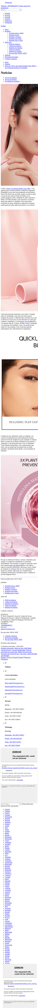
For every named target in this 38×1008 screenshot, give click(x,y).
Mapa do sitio (19, 648)
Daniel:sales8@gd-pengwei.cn (14, 686)
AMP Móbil (27, 648)
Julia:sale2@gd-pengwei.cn (13, 690)
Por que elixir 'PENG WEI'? (18, 53)
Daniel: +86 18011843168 (13, 738)
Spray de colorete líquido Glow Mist (18, 188)
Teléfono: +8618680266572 (10, 6)
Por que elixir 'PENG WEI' (13, 639)
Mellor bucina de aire (25, 652)
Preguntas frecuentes (11, 57)
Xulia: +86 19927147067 (13, 742)
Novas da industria (11, 78)
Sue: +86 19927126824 (12, 745)
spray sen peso (25, 321)
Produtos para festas (15, 38)
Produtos (8, 31)
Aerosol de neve (6, 650)
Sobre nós (8, 42)
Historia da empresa (15, 51)
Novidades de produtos (12, 81)
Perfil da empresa (14, 44)
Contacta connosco (11, 59)
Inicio (7, 29)
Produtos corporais (15, 37)
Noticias (7, 55)
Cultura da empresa (15, 46)
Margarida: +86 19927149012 (14, 735)
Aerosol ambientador (18, 650)
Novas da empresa (11, 79)
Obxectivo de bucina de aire (10, 654)
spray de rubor (14, 565)
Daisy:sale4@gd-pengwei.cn (14, 683)
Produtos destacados (7, 648)
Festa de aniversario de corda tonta (16, 651)
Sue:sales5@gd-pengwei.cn (14, 693)
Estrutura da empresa (15, 48)
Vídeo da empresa (14, 49)
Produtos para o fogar (16, 40)
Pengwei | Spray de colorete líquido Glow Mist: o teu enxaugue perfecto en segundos (20, 67)
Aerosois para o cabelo (16, 33)
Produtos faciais (14, 35)
